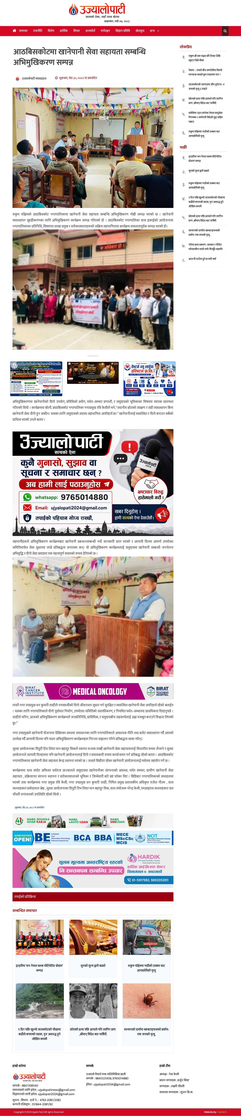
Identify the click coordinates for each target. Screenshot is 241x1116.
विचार (76, 31)
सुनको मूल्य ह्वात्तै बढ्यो (199, 171)
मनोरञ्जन (105, 31)
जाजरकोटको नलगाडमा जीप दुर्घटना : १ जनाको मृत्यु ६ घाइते (206, 87)
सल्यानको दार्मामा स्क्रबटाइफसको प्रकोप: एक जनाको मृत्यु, (204, 232)
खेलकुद (140, 31)
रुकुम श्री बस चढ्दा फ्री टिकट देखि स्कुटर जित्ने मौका (204, 58)
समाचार (23, 31)
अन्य (152, 31)
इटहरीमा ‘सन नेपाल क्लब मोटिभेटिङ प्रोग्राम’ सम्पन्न (205, 158)
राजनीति (37, 31)
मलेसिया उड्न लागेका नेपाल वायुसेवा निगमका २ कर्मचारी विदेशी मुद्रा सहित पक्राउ (206, 117)
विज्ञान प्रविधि (123, 31)
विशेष (51, 31)
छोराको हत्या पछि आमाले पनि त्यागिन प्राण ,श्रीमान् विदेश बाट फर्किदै (206, 101)
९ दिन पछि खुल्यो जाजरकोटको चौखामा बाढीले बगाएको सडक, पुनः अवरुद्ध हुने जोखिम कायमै (207, 202)
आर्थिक (64, 31)
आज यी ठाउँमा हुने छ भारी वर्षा (202, 259)
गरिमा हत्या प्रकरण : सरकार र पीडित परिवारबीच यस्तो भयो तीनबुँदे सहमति (205, 247)
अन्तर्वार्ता (90, 31)
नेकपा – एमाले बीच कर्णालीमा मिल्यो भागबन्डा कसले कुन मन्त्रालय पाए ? (205, 72)
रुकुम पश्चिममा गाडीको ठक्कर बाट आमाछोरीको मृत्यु (204, 134)
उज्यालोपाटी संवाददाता (34, 78)
